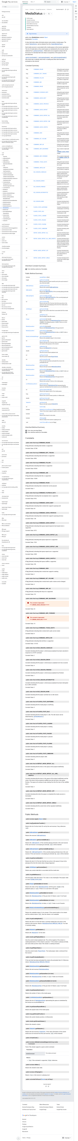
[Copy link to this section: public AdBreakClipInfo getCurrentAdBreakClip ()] (55, 849)
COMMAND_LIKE (38, 82)
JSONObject (29, 309)
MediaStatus (33, 44)
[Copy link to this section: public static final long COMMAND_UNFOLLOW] (53, 638)
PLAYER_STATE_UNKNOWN (40, 228)
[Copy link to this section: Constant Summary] (40, 66)
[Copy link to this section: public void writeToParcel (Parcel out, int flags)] (54, 1079)
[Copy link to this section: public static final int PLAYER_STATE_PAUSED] (53, 734)
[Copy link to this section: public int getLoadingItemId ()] (44, 919)
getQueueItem (43, 369)
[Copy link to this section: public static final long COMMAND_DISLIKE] (51, 443)
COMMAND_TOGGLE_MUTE (40, 162)
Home (26, 9)
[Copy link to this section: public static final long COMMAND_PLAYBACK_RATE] (57, 493)
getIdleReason (43, 314)
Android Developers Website (46, 1107)
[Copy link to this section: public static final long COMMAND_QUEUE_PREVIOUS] (57, 513)
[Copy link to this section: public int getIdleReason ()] (42, 875)
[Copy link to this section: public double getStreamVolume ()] (47, 1021)
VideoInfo (28, 402)
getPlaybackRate (44, 350)
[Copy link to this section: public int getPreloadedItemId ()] (45, 957)
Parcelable (35, 39)
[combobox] (51, 1)
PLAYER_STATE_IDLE (39, 211)
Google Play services (40, 9)
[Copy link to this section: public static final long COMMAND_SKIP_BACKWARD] (57, 598)
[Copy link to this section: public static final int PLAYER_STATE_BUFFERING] (55, 702)
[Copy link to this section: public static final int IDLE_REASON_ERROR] (51, 660)
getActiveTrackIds (44, 280)
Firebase (24, 1124)
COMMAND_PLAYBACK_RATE (41, 92)
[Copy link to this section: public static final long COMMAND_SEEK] (50, 568)
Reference (25, 2)
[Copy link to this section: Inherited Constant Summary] (47, 266)
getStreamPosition (44, 394)
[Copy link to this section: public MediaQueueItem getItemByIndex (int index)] (55, 900)
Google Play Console (61, 1109)
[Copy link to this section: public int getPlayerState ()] (42, 948)
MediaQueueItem (56, 320)
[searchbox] (10, 6)
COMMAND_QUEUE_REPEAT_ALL (42, 115)
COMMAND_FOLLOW (39, 78)
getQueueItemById (44, 375)
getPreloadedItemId (44, 359)
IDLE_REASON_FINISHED (39, 186)
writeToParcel (43, 422)
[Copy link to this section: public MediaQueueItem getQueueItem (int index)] (55, 974)
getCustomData (43, 309)
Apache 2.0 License (49, 1094)
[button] (10, 23)
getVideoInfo (43, 402)
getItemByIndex (43, 330)
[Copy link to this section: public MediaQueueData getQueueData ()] (50, 966)
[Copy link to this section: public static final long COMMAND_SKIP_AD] (52, 588)
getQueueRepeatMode (45, 389)
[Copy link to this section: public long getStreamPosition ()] (46, 1014)
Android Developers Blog (28, 1107)
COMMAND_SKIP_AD (39, 144)
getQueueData (43, 365)
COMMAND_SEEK (38, 133)
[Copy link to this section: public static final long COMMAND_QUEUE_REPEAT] (56, 523)
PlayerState (54, 356)
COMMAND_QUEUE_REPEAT (41, 109)
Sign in (74, 1)
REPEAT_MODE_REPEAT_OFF (41, 250)
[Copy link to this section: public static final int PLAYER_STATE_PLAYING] (53, 744)
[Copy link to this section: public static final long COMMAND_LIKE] (49, 473)
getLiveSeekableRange (45, 336)
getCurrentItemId (44, 301)
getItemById (43, 326)
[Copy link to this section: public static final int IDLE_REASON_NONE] (50, 692)
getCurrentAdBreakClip (45, 295)
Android (24, 1119)
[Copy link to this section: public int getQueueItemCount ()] (45, 990)
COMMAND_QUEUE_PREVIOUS (41, 103)
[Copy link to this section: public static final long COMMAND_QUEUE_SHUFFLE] (56, 558)
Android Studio (60, 1107)
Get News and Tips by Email (28, 1109)
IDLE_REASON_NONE (39, 201)
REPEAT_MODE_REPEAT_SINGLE (42, 257)
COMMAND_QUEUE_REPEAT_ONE (42, 121)
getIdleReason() (39, 716)
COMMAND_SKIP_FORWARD (40, 156)
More (32, 2)
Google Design (43, 1109)
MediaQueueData (30, 365)
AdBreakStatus (29, 285)
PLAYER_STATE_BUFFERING (40, 207)
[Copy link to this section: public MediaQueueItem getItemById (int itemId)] (54, 893)
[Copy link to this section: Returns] (31, 1058)
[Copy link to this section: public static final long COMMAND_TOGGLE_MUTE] (56, 628)
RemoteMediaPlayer (57, 44)
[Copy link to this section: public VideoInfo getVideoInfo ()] (45, 1029)
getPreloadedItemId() (60, 57)
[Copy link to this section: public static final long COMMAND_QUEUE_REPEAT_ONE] (29, 548)
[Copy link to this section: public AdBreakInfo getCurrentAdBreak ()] (51, 840)
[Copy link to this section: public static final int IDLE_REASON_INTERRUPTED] (55, 680)
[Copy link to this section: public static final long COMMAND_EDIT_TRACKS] (55, 453)
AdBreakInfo (29, 290)
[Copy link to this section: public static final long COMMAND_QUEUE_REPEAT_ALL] (29, 537)
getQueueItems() (38, 51)
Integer (27, 319)
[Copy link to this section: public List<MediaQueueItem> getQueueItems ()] (54, 997)
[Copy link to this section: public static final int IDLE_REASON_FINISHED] (52, 670)
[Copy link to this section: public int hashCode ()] (39, 1038)
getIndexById (43, 319)
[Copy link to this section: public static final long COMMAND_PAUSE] (51, 483)
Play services (12, 2)
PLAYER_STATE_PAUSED (40, 220)
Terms (23, 1137)
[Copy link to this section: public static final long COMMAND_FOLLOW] (52, 463)
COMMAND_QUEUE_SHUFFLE (41, 127)
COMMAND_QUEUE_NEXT (40, 98)
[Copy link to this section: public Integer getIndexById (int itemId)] (49, 884)
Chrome (24, 1121)
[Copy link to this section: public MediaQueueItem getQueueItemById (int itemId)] (29, 983)
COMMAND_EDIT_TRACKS (40, 73)
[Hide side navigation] (18, 1138)
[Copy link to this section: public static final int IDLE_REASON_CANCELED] (53, 648)
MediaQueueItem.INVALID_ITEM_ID (52, 923)
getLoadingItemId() (44, 57)
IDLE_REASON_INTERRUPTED (41, 192)
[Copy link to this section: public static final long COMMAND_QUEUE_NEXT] (54, 503)
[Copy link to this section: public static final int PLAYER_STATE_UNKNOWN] (54, 754)
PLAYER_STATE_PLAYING (40, 224)
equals (41, 277)
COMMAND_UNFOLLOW (39, 167)
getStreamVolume (44, 398)
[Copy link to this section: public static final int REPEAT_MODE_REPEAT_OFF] (55, 791)
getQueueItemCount (45, 379)
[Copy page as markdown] (49, 13)
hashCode (42, 406)
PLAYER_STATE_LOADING (40, 215)
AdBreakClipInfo (30, 295)
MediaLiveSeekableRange (32, 336)
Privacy (28, 1137)
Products (32, 9)
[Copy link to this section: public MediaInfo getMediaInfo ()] (46, 930)
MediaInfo (28, 346)
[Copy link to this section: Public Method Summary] (43, 274)
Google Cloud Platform (27, 1126)
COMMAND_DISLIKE (38, 69)
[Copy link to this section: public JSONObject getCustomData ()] (48, 867)
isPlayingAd (42, 418)
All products (25, 1131)
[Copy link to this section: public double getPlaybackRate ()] (46, 937)
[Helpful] (65, 9)
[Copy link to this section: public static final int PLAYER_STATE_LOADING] (53, 724)
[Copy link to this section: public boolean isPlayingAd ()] (43, 1072)
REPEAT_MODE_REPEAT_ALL (41, 232)
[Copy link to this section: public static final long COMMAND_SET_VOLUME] (55, 578)
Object (46, 37)
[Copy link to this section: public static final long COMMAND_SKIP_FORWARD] (56, 613)
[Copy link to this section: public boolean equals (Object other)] (47, 819)
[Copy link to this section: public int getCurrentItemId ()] (44, 858)
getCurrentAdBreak (44, 290)
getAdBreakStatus (44, 285)
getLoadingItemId (44, 340)
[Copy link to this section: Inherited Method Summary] (46, 427)
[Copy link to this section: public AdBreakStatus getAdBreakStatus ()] (51, 832)
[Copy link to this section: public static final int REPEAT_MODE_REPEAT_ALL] (55, 764)
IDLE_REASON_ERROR (39, 180)
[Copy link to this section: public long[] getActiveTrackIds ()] (46, 823)
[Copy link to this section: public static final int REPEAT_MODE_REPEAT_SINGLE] (57, 803)
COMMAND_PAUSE (38, 86)
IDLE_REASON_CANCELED (40, 172)
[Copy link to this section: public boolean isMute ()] (41, 1065)
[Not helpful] (68, 9)
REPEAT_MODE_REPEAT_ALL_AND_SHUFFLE (45, 238)
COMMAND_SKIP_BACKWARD (41, 148)
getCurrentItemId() (31, 57)
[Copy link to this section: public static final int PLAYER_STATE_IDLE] (51, 712)
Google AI (24, 1129)
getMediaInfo (43, 346)
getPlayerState (43, 355)
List (27, 383)
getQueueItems (43, 383)
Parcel (48, 422)
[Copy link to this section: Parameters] (34, 1050)
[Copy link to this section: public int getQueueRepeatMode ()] (47, 1007)
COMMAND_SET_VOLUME (40, 138)
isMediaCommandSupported (47, 409)
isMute (41, 413)
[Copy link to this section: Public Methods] (39, 815)
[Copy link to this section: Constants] (35, 438)
